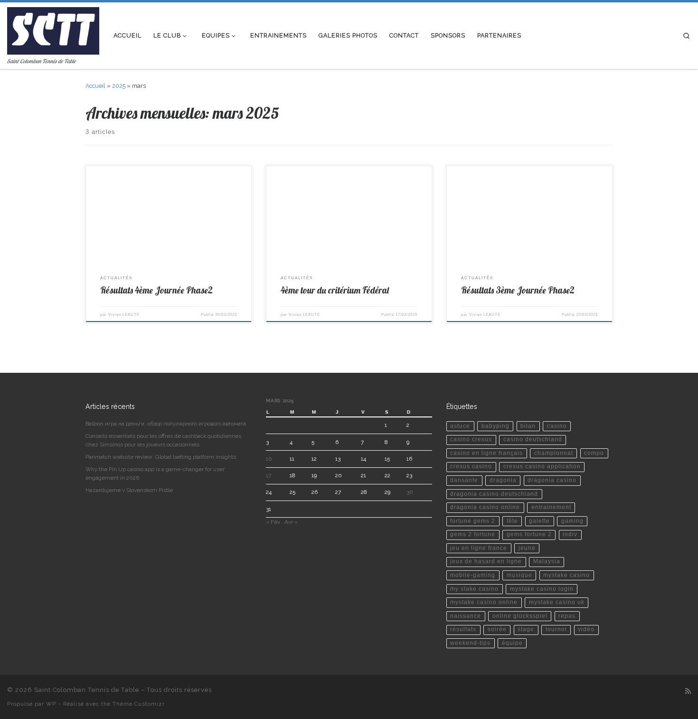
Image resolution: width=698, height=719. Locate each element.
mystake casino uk (557, 602)
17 (268, 475)
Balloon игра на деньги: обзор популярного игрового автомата (165, 423)
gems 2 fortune (472, 534)
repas (566, 616)
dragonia (503, 480)
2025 (118, 85)
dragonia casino (552, 480)
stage (526, 629)
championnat (553, 453)
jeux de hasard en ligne (486, 561)
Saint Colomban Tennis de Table (86, 689)
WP (51, 703)
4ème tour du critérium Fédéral (335, 290)
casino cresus (471, 439)
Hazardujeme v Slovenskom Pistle (129, 490)
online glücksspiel (519, 616)
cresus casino (471, 466)
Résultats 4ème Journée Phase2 (156, 290)
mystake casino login (542, 589)
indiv (570, 534)
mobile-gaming (472, 575)
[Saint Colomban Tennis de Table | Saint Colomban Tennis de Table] (53, 28)
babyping (495, 426)
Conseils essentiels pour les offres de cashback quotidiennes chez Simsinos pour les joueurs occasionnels (163, 440)
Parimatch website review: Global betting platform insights (160, 457)
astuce (460, 426)
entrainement (551, 507)
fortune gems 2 (472, 521)
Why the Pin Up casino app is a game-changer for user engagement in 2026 (155, 473)
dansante (464, 480)
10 (269, 458)
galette (539, 521)
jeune (527, 548)
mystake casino (566, 575)
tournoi (556, 629)
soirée (497, 629)
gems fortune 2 (529, 534)
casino (557, 426)
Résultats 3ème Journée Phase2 (518, 290)
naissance (465, 616)
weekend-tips (470, 643)
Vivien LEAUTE (124, 314)
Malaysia (546, 561)
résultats (463, 629)
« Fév (273, 522)
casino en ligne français (486, 453)
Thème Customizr (139, 703)
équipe (512, 643)
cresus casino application (542, 466)
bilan (528, 426)
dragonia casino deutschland (494, 494)
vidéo (586, 629)
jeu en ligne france (478, 548)
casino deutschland (532, 439)
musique (519, 575)
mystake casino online (484, 602)
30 (409, 492)
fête (512, 521)
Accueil (95, 85)
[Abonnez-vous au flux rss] (688, 691)
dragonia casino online (485, 507)
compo (594, 453)
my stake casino (474, 589)
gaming (572, 521)
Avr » (291, 522)
